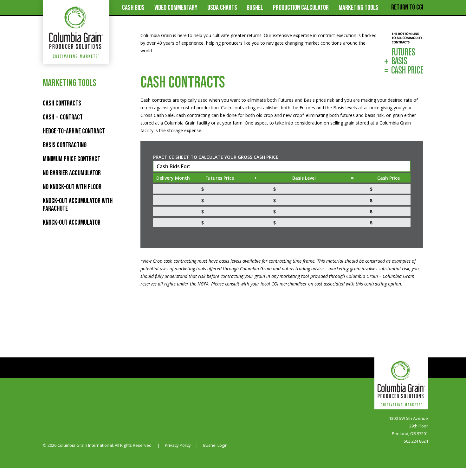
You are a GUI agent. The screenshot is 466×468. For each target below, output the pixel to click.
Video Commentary (175, 7)
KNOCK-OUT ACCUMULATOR (71, 222)
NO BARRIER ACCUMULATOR (72, 173)
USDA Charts (222, 7)
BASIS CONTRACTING (65, 145)
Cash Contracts (62, 103)
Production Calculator (301, 7)
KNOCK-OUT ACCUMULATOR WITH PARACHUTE (78, 205)
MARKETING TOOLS (359, 7)
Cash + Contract (63, 117)
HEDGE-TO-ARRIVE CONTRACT (74, 131)
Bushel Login (215, 445)
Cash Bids (133, 7)
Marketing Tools (69, 83)
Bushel (255, 7)
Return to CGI (407, 7)
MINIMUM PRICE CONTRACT (71, 159)
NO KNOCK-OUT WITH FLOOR (72, 187)
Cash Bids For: (173, 166)
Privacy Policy (178, 445)
